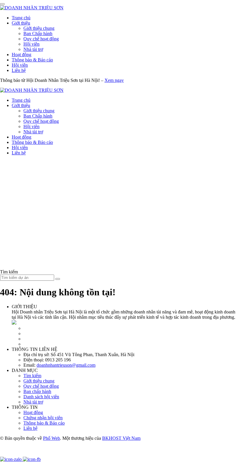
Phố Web (51, 438)
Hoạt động (21, 54)
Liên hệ (19, 70)
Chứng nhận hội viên (43, 417)
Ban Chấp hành (37, 33)
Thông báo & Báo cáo (32, 59)
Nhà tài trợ (33, 49)
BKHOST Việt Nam (121, 438)
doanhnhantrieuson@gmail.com (66, 365)
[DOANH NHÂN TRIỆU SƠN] (32, 7)
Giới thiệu (21, 22)
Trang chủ (21, 17)
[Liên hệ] (7, 453)
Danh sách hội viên (41, 396)
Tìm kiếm (32, 375)
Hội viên (31, 44)
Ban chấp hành (37, 391)
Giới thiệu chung (38, 28)
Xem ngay (114, 80)
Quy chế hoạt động (41, 38)
